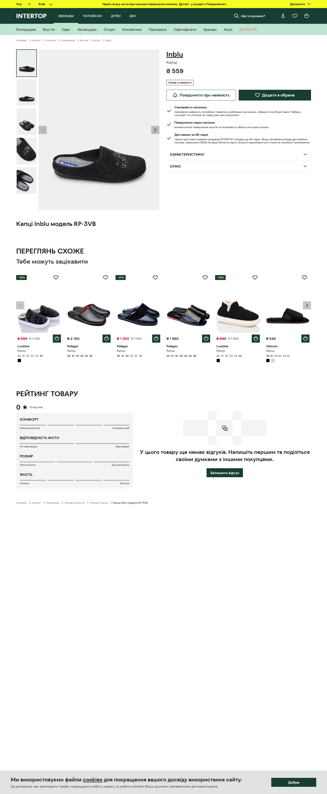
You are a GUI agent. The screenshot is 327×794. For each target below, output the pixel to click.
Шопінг (36, 40)
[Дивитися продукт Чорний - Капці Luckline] (39, 302)
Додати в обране (278, 95)
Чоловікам (68, 40)
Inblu (108, 40)
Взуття (84, 40)
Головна (21, 40)
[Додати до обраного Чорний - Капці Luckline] (55, 277)
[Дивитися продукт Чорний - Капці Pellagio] (89, 302)
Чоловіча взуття (74, 502)
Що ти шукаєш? (253, 15)
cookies (92, 779)
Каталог (51, 40)
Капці (96, 40)
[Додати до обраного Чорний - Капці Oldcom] (304, 277)
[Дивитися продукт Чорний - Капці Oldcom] (288, 302)
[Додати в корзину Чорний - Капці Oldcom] (305, 339)
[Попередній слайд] (43, 130)
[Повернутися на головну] (31, 16)
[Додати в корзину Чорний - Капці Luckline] (57, 339)
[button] (43, 130)
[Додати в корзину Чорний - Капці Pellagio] (106, 339)
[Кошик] (306, 15)
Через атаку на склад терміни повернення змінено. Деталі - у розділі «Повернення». (164, 4)
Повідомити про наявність (205, 95)
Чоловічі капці (99, 502)
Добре (293, 782)
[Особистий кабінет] (283, 15)
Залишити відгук (224, 473)
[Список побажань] (294, 15)
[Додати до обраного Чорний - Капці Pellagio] (105, 277)
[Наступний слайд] (155, 130)
